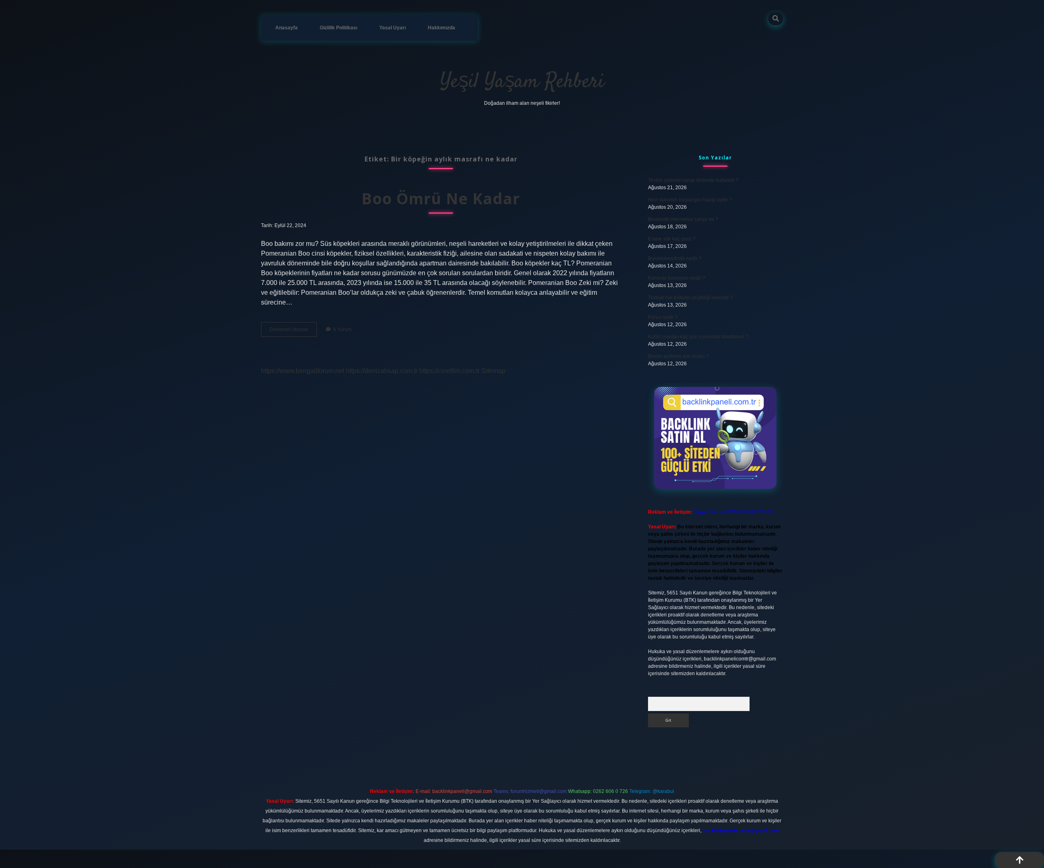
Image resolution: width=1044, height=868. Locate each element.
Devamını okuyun (293, 331)
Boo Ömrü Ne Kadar (441, 198)
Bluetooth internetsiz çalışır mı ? (683, 219)
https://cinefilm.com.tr (449, 370)
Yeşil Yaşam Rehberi (522, 82)
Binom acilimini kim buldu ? (678, 356)
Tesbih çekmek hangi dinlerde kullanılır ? (693, 180)
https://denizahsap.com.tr (382, 370)
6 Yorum (342, 329)
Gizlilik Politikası (338, 28)
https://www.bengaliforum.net (302, 370)
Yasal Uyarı (392, 28)
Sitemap (493, 370)
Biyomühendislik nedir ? (674, 258)
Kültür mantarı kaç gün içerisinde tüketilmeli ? (698, 337)
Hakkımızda (441, 28)
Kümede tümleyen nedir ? (676, 278)
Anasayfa (286, 28)
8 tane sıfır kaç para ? (671, 239)
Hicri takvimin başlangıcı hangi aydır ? (690, 200)
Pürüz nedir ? (663, 317)
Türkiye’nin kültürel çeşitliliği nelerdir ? (690, 297)
